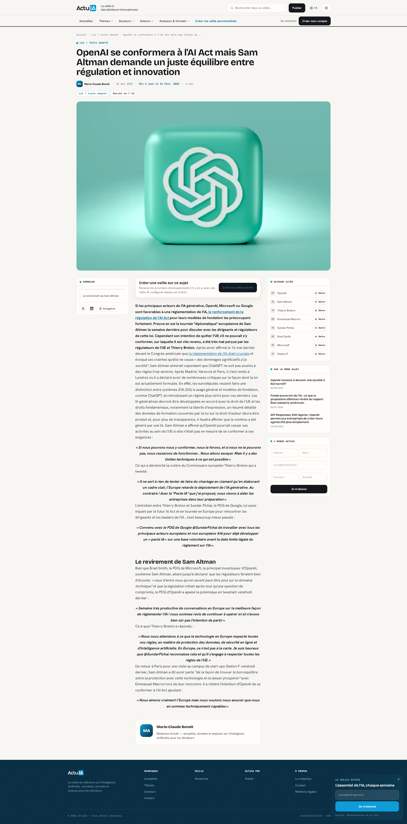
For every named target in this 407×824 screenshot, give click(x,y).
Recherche (201, 779)
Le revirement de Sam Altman (101, 296)
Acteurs (145, 21)
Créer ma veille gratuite (237, 287)
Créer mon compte (314, 21)
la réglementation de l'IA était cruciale (219, 353)
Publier (297, 8)
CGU (328, 815)
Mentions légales (305, 791)
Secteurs (125, 21)
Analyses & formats (172, 21)
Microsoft (280, 345)
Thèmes (104, 21)
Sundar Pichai (283, 328)
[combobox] (259, 8)
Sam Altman (282, 302)
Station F (280, 354)
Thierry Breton (283, 310)
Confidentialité (311, 815)
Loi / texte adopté (105, 34)
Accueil (81, 34)
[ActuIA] (86, 8)
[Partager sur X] (83, 308)
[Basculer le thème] (326, 8)
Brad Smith (281, 336)
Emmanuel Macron (286, 319)
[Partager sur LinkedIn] (91, 308)
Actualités (86, 21)
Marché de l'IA (123, 93)
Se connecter (289, 21)
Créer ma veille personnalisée (216, 21)
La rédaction (303, 779)
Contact (300, 785)
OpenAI (279, 293)
